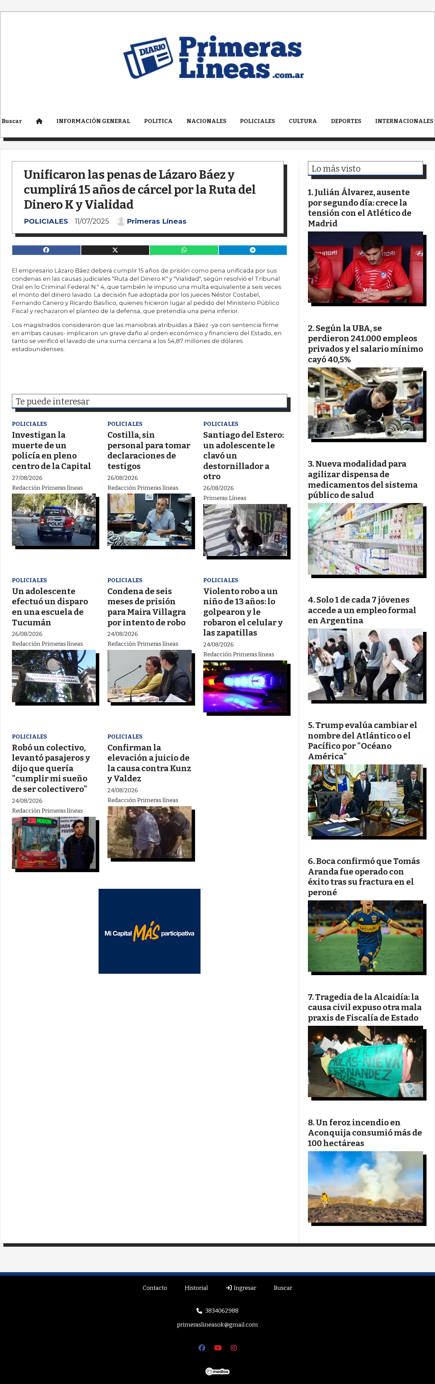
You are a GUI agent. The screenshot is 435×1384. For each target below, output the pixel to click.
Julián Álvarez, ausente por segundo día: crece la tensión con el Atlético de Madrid (360, 207)
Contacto (155, 1288)
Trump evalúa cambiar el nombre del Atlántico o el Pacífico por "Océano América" (362, 740)
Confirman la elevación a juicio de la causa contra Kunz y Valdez (149, 763)
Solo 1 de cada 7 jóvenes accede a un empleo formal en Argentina (362, 610)
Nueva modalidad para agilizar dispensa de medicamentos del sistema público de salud (363, 479)
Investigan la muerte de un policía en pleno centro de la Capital (51, 450)
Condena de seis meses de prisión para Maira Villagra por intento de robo (146, 606)
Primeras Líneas (157, 221)
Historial (196, 1288)
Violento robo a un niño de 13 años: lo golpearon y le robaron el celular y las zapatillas (243, 612)
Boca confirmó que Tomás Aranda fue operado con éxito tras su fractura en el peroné (364, 876)
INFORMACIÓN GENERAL (93, 121)
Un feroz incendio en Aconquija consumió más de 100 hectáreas (365, 1133)
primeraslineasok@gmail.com (217, 1324)
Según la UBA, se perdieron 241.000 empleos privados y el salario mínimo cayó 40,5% (365, 343)
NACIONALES (206, 121)
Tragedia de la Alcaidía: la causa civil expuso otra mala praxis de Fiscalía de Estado (365, 1007)
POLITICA (158, 121)
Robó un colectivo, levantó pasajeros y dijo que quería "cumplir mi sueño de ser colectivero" (51, 768)
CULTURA (303, 121)
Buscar (283, 1288)
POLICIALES (257, 121)
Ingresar (244, 1288)
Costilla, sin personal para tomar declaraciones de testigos (148, 450)
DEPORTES (346, 121)
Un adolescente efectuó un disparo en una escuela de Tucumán (50, 606)
